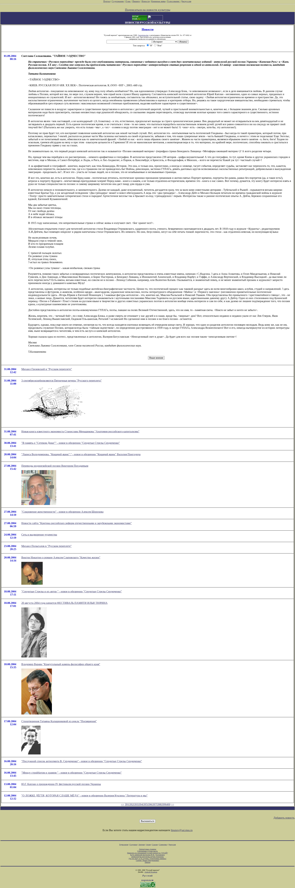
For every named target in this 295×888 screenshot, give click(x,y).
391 (127, 804)
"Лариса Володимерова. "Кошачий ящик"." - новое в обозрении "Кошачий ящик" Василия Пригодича (81, 454)
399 (164, 804)
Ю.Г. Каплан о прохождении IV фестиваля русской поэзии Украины (61, 784)
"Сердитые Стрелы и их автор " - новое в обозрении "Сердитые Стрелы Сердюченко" (71, 591)
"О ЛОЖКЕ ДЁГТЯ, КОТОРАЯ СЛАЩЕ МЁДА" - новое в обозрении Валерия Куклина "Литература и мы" (84, 795)
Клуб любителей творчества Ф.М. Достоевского (147, 855)
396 (150, 804)
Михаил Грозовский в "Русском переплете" (46, 369)
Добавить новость (283, 817)
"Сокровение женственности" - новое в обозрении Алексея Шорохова (62, 511)
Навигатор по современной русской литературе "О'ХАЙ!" (147, 853)
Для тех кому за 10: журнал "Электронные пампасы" (147, 858)
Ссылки (155, 844)
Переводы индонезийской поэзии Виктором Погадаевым (54, 465)
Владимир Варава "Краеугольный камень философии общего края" (60, 664)
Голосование (173, 1)
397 (154, 804)
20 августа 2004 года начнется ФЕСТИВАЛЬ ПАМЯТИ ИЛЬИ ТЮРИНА (64, 602)
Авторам (142, 844)
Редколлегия (123, 844)
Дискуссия (186, 1)
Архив (148, 844)
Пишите (136, 1)
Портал (106, 1)
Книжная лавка (158, 1)
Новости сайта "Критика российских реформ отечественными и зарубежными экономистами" (76, 523)
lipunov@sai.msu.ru (182, 830)
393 (136, 804)
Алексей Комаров (151, 872)
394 (141, 804)
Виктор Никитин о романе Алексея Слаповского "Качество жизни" (60, 557)
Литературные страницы (147, 849)
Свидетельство (143, 35)
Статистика (163, 844)
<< (122, 804)
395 (145, 804)
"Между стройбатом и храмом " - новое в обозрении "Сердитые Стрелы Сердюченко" (71, 772)
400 (168, 804)
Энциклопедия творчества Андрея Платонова (147, 857)
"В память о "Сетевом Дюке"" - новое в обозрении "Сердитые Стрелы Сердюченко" (70, 442)
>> (172, 804)
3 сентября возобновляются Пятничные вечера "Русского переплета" (61, 380)
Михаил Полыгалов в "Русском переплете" (46, 546)
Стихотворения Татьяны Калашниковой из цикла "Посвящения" (59, 721)
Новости (146, 1)
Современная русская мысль (147, 851)
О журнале (133, 844)
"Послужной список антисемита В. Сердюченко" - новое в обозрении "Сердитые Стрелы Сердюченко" (81, 761)
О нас (128, 1)
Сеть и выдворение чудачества (39, 534)
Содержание (118, 1)
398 (159, 804)
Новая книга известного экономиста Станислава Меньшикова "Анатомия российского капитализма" (80, 431)
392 (131, 804)
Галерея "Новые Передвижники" (147, 860)
